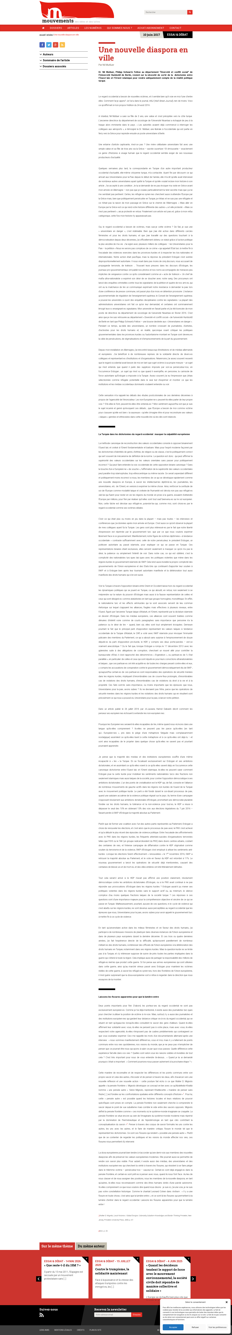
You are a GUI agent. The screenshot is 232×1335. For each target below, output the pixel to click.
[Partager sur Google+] (56, 45)
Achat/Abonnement (150, 28)
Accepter (173, 1327)
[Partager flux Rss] (63, 45)
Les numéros (93, 28)
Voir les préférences (217, 1327)
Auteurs (48, 54)
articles (50, 35)
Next (193, 1279)
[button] (226, 1302)
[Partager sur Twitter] (49, 45)
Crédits (80, 1330)
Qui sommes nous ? (119, 28)
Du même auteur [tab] (91, 1246)
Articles (73, 28)
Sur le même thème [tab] (57, 1246)
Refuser (195, 1327)
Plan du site (95, 1330)
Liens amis (44, 1330)
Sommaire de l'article (56, 60)
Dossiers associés (54, 66)
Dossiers (56, 28)
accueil (42, 35)
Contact (175, 28)
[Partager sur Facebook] (42, 45)
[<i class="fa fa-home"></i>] (43, 28)
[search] (190, 12)
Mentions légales (63, 1330)
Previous (38, 1279)
